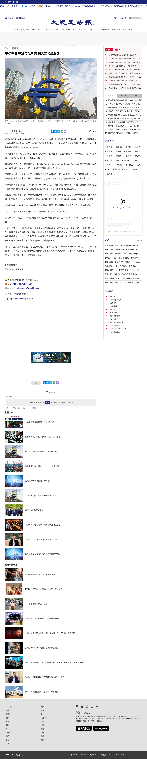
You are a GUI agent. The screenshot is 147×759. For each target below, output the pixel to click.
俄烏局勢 (113, 313)
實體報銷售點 (20, 18)
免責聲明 (93, 755)
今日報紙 (9, 707)
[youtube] (97, 706)
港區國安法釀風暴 (116, 322)
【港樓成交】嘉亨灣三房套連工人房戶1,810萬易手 (125, 59)
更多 (135, 169)
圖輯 (42, 736)
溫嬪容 (117, 169)
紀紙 (113, 30)
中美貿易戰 (16, 408)
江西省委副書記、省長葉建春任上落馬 (122, 55)
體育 (119, 30)
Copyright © (113, 755)
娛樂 (130, 30)
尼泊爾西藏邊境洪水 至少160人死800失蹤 (125, 100)
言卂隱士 (129, 165)
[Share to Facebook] (52, 131)
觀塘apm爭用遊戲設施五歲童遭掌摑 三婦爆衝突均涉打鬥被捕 (124, 108)
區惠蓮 (109, 174)
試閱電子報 (9, 18)
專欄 (74, 30)
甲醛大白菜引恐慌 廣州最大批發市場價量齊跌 (125, 73)
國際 (57, 30)
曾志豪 (109, 147)
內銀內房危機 (115, 316)
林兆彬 (109, 160)
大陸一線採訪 (115, 325)
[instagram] (77, 706)
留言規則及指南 (9, 396)
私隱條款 (103, 755)
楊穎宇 (128, 156)
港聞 (45, 30)
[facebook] (82, 706)
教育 (125, 30)
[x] (92, 706)
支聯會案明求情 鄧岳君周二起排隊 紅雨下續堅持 (125, 119)
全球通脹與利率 (116, 300)
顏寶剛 (119, 156)
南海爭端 (113, 306)
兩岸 (51, 30)
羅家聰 (138, 151)
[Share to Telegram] (58, 131)
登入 (47, 402)
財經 (62, 30)
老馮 (139, 165)
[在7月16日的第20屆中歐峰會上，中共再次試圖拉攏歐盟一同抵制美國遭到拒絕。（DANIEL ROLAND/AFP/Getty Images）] (51, 88)
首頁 (16, 30)
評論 (80, 30)
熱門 (39, 30)
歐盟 (24, 408)
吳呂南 (128, 151)
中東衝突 (113, 309)
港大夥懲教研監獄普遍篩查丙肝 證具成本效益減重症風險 (125, 62)
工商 (42, 740)
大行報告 (113, 319)
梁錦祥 (119, 151)
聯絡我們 (84, 755)
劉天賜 (128, 147)
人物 (8, 743)
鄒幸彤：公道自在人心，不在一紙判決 (122, 66)
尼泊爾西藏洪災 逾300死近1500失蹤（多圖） (125, 84)
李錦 (135, 160)
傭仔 (118, 160)
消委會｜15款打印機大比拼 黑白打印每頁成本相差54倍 (125, 111)
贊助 (116, 18)
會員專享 (26, 30)
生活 (86, 30)
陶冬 (108, 169)
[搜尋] (141, 18)
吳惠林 (109, 165)
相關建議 (74, 755)
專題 (8, 736)
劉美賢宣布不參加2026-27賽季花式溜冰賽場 (125, 130)
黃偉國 (109, 156)
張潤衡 (126, 160)
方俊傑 (138, 147)
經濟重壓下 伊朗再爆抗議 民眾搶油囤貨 (123, 81)
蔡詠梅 (138, 156)
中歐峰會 (33, 408)
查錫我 (126, 169)
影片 (8, 710)
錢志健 (109, 151)
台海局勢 (113, 303)
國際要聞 (15, 48)
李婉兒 (119, 165)
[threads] (87, 706)
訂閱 (60, 402)
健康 (92, 30)
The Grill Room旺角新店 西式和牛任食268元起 (125, 88)
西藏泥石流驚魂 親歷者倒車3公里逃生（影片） (124, 77)
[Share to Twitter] (55, 131)
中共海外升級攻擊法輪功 (119, 329)
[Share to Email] (65, 131)
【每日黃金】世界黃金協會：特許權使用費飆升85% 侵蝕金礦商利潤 (124, 104)
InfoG (68, 30)
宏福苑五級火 (115, 332)
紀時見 (112, 296)
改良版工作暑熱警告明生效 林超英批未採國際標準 (125, 70)
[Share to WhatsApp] (62, 131)
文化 (97, 30)
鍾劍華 (119, 147)
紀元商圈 (123, 18)
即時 (34, 30)
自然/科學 (105, 30)
